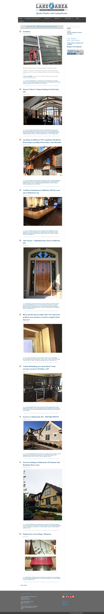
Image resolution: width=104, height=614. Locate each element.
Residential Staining (43, 182)
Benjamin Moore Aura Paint (38, 130)
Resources (68, 18)
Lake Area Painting (28, 76)
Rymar (52, 182)
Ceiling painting (47, 130)
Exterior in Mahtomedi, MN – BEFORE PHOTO (41, 417)
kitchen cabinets (30, 408)
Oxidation (26, 31)
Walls (57, 133)
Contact (21, 21)
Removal (48, 181)
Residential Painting (39, 409)
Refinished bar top (45, 232)
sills (35, 360)
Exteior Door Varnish (54, 303)
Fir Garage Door (49, 304)
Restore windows (31, 360)
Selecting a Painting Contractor (74, 32)
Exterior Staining (52, 453)
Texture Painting (51, 133)
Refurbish (51, 232)
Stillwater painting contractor (29, 83)
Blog (77, 18)
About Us (57, 18)
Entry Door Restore (46, 303)
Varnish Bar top (31, 234)
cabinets (43, 407)
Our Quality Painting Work (32, 18)
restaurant (56, 232)
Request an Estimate (74, 46)
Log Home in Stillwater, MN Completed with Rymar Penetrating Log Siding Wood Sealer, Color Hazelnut (42, 141)
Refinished (44, 181)
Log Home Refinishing (55, 180)
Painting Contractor (44, 82)
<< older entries (23, 585)
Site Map (64, 603)
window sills (51, 360)
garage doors (37, 306)
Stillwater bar (47, 233)
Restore (48, 182)
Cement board (40, 80)
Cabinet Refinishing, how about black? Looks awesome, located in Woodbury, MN (39, 367)
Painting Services (52, 455)
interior (56, 130)
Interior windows (44, 357)
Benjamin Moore (33, 80)
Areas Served (65, 604)
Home (20, 18)
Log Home (49, 180)
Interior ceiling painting (28, 131)
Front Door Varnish (30, 306)
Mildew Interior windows (46, 359)
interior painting (36, 131)
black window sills (28, 357)
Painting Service (44, 132)
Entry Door (39, 303)
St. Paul (53, 526)
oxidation (38, 82)
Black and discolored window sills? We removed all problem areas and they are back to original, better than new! (41, 317)
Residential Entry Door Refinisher (53, 307)
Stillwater (56, 182)
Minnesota (33, 132)
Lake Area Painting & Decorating (39, 180)
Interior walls (42, 131)
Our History (70, 34)
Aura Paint (27, 80)
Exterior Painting (46, 80)
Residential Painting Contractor (29, 133)
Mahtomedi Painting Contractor (34, 307)
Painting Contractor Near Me (54, 82)
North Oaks (38, 132)
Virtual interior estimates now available (75, 43)
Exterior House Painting (54, 524)
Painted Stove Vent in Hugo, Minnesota (37, 534)
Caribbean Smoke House (33, 230)
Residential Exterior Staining (32, 182)
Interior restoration (37, 357)
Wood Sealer (37, 184)
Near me (42, 455)
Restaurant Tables (33, 233)
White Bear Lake (31, 579)
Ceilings (52, 130)
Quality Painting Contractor (53, 132)
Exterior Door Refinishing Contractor (30, 304)
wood (55, 360)
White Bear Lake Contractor (41, 83)
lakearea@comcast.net (28, 603)
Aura (26, 130)
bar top (26, 230)
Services (47, 18)
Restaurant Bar (26, 233)
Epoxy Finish (41, 230)
